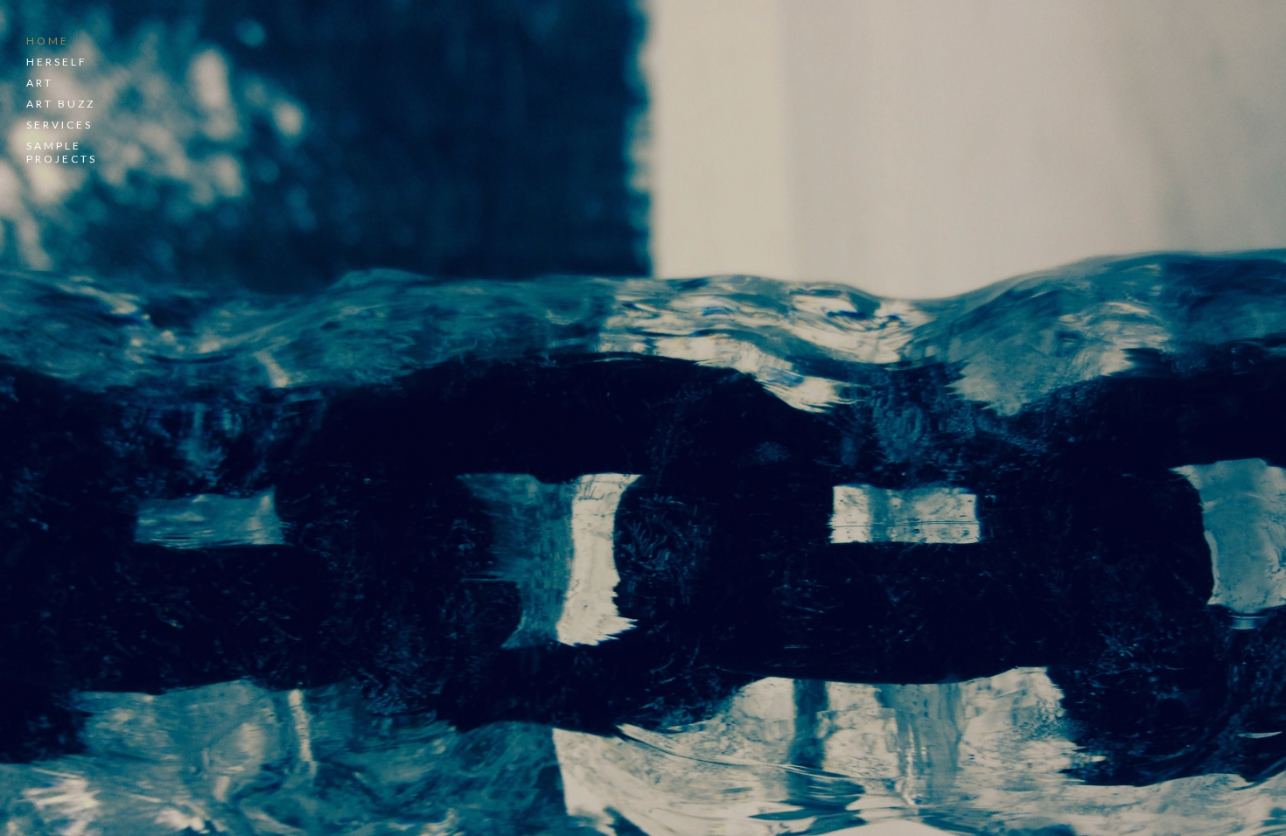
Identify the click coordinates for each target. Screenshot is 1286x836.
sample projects (61, 152)
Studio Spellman (298, 473)
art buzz (60, 103)
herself (56, 61)
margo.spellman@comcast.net (305, 666)
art (39, 82)
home (47, 40)
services (59, 124)
